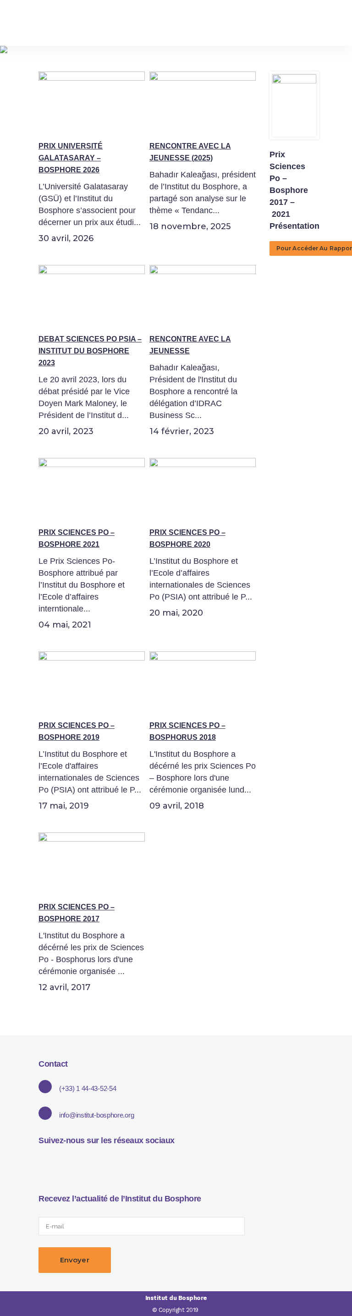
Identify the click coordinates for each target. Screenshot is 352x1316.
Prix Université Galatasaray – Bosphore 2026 (70, 158)
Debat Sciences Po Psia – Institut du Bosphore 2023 (90, 351)
